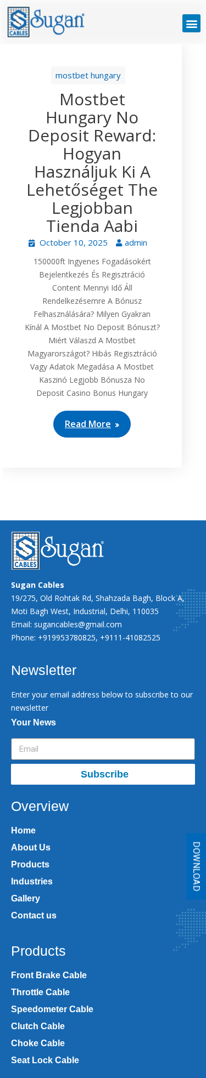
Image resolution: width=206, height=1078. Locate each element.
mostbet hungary (88, 75)
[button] (191, 23)
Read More (88, 424)
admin (136, 242)
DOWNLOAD (196, 867)
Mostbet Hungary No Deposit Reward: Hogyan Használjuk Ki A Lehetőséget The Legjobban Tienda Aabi (92, 162)
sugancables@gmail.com (78, 624)
